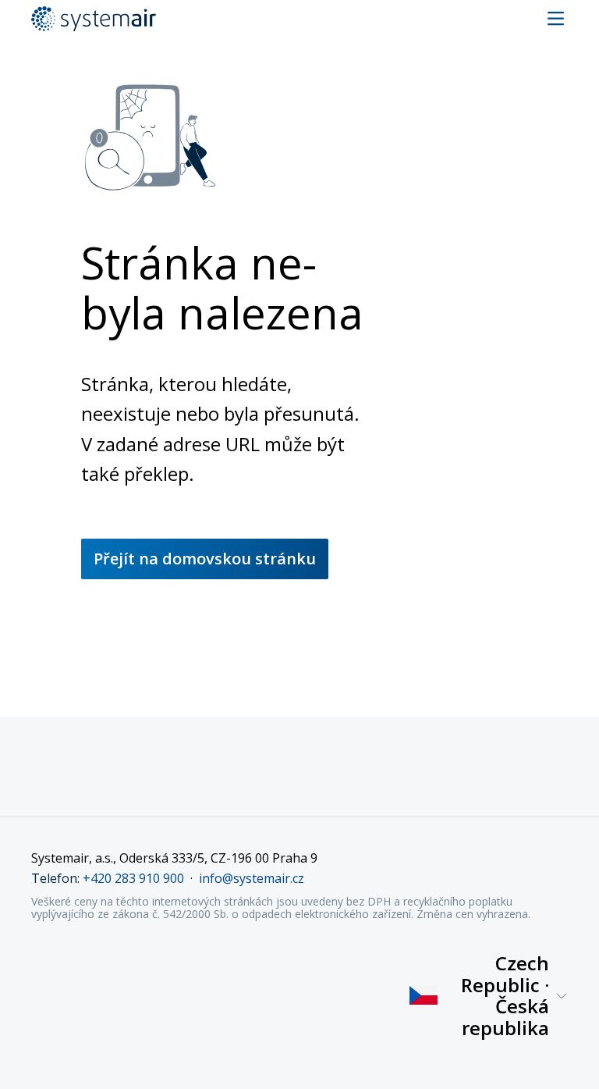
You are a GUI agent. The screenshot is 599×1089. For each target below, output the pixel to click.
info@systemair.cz (251, 878)
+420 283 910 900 (133, 878)
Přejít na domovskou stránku (205, 558)
